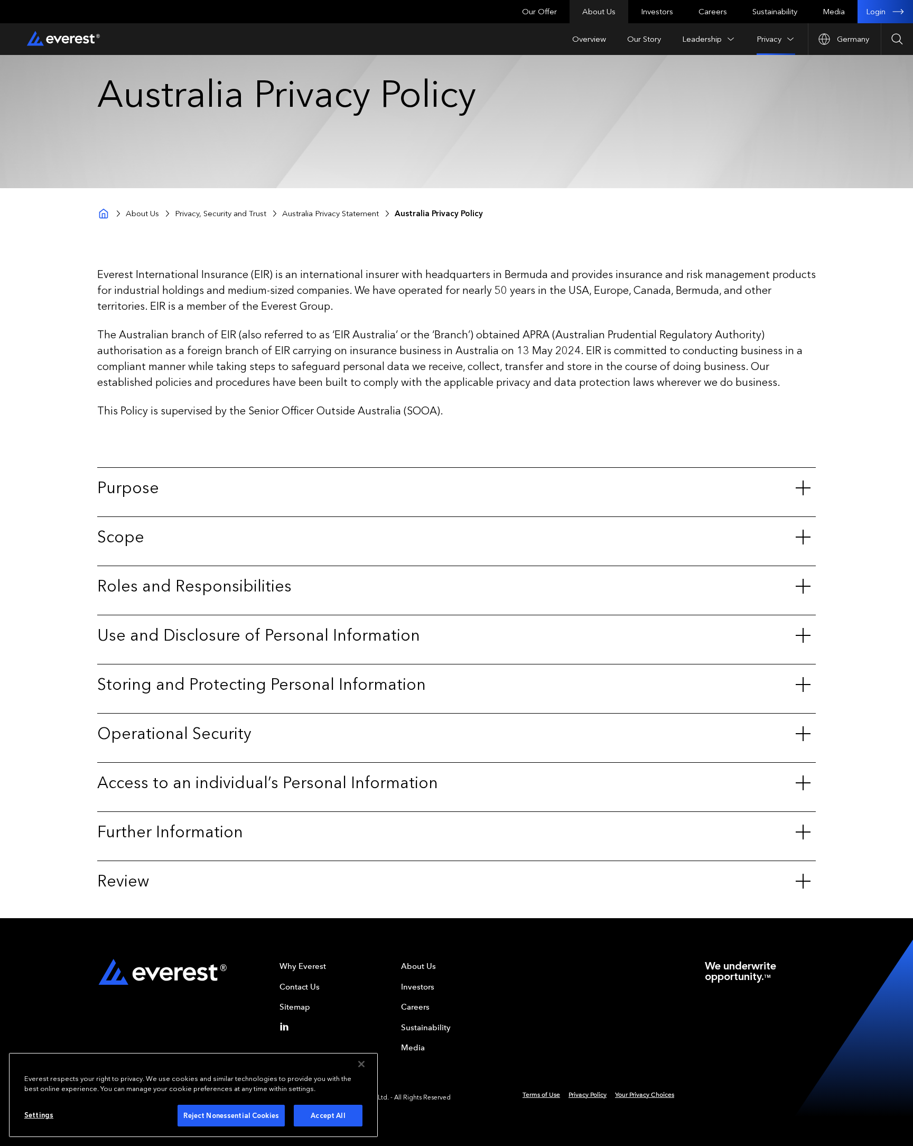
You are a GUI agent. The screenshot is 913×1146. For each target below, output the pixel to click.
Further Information (170, 832)
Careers (712, 11)
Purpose (128, 487)
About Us (599, 11)
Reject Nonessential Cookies (231, 1116)
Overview (589, 39)
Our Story (644, 39)
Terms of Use (541, 1094)
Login (876, 11)
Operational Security (174, 733)
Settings (38, 1115)
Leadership (702, 39)
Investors (657, 11)
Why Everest (303, 966)
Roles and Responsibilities (194, 586)
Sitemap (295, 1007)
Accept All (328, 1116)
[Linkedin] (286, 1026)
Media (834, 11)
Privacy (769, 39)
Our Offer (539, 11)
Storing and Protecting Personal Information (261, 684)
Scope (120, 537)
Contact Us (300, 987)
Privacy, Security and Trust (220, 213)
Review (123, 881)
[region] (193, 1095)
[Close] (361, 1064)
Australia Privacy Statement (330, 213)
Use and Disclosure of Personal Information (258, 635)
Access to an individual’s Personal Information (267, 782)
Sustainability (774, 11)
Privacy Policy (588, 1094)
